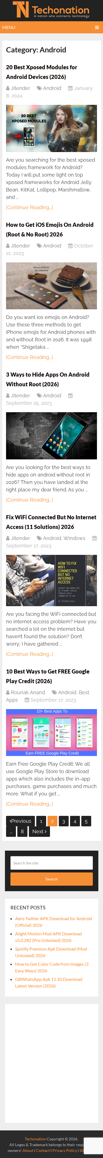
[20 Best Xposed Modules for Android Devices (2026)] (51, 128)
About (28, 1150)
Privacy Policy (64, 1150)
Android (52, 88)
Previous (21, 821)
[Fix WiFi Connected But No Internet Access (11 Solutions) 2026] (51, 580)
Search (51, 879)
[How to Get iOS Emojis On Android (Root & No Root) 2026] (51, 285)
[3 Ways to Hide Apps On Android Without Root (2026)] (51, 435)
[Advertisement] (51, 1063)
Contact (43, 1150)
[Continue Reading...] (29, 207)
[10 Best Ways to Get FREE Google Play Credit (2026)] (51, 732)
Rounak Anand (28, 692)
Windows (74, 538)
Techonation (35, 1138)
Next (38, 831)
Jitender (20, 88)
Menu (8, 27)
